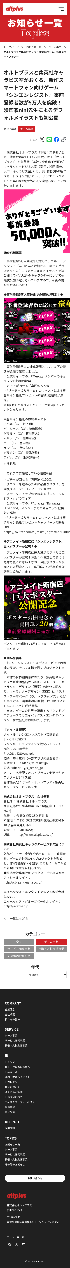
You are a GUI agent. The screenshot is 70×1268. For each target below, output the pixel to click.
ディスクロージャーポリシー (21, 1102)
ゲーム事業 (26, 129)
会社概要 (10, 1014)
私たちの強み (12, 1019)
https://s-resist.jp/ (35, 763)
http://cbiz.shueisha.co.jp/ (23, 882)
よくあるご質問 (13, 1092)
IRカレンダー (12, 1082)
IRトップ (10, 1062)
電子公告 (10, 1112)
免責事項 (10, 1107)
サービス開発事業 (18, 949)
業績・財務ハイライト (17, 1077)
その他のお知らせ (18, 956)
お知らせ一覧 (12, 1144)
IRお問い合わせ (13, 1097)
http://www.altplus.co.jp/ (34, 834)
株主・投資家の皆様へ (17, 1067)
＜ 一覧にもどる (16, 918)
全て (19, 942)
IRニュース (11, 1072)
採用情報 (10, 1128)
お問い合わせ (35, 1178)
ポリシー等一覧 (15, 1237)
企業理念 (10, 1009)
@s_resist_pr (33, 767)
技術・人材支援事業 (51, 949)
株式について (12, 1087)
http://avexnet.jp (16, 906)
